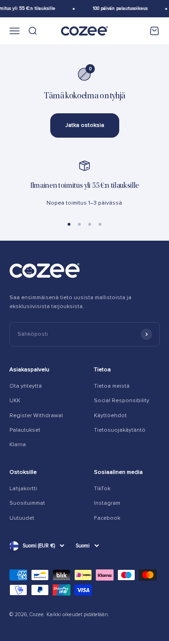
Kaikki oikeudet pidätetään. (77, 615)
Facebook (107, 518)
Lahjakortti (23, 488)
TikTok (102, 488)
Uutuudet (21, 518)
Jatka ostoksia (84, 125)
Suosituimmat (27, 503)
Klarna (17, 444)
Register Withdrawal (36, 415)
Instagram (107, 503)
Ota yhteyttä (25, 386)
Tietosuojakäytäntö (120, 430)
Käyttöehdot (110, 415)
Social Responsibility (121, 400)
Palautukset (24, 430)
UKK (14, 400)
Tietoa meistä (112, 386)
